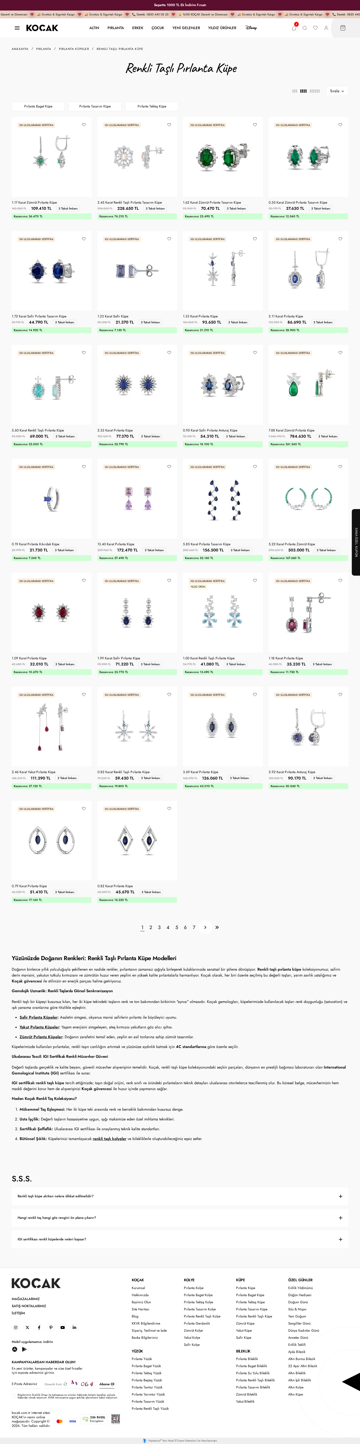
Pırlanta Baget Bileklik (251, 1366)
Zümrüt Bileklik (246, 1394)
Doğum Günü (298, 1302)
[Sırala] (337, 91)
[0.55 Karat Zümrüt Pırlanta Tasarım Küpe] (308, 157)
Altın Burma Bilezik (301, 1359)
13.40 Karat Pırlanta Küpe (115, 544)
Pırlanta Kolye (194, 1288)
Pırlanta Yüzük (142, 1359)
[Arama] (304, 28)
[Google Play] (24, 1349)
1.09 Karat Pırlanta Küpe (29, 658)
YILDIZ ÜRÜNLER (222, 27)
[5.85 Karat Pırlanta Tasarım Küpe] (223, 499)
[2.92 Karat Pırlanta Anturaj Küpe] (308, 727)
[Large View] (295, 91)
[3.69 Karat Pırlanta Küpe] (223, 727)
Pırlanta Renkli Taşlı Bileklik (255, 1380)
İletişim (18, 1313)
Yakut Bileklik (245, 1401)
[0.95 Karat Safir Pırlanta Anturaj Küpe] (223, 385)
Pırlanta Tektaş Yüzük (146, 1373)
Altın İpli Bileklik (299, 1380)
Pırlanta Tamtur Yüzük (147, 1387)
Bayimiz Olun (141, 1302)
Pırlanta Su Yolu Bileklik (253, 1373)
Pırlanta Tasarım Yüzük (148, 1401)
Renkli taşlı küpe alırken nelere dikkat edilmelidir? (56, 1196)
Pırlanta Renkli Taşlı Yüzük (150, 1408)
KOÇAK (138, 1280)
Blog (135, 1316)
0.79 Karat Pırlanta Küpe (29, 886)
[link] (16, 1327)
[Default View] (303, 91)
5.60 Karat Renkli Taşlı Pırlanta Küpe (38, 430)
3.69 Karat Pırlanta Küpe (200, 772)
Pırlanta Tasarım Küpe (95, 106)
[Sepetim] (342, 28)
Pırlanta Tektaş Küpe (152, 106)
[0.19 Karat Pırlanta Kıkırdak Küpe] (52, 499)
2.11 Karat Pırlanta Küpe (286, 316)
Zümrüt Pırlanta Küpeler (41, 1037)
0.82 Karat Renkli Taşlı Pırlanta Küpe (123, 772)
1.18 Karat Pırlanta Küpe (286, 658)
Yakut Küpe (244, 1330)
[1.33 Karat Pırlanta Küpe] (223, 271)
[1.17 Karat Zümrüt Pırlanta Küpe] (52, 157)
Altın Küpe (295, 1394)
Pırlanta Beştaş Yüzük (147, 1380)
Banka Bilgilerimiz (145, 1337)
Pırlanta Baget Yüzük (146, 1366)
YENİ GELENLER (186, 27)
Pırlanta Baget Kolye (198, 1295)
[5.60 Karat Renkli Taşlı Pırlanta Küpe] (52, 385)
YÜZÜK (137, 1351)
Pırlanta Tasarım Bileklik (253, 1387)
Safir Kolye (192, 1344)
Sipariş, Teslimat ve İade (149, 1330)
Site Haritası (140, 1309)
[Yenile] (65, 1384)
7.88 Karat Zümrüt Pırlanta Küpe (291, 430)
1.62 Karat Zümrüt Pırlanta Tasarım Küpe (212, 203)
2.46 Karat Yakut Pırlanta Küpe (33, 772)
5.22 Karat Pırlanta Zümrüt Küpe (292, 544)
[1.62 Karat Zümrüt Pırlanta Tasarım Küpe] (223, 157)
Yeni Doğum (297, 1316)
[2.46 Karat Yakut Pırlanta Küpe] (52, 727)
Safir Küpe (243, 1337)
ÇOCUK (158, 27)
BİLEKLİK (243, 1351)
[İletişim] (17, 28)
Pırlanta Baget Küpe (38, 106)
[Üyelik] (326, 28)
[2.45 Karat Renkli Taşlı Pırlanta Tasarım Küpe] (137, 157)
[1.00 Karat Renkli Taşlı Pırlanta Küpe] (223, 612)
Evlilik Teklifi (297, 1344)
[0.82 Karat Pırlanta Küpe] (137, 841)
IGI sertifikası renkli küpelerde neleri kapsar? (52, 1239)
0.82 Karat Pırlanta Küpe (115, 886)
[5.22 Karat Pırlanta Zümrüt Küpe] (308, 499)
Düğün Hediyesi (300, 1295)
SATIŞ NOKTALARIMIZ (29, 1306)
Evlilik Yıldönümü (300, 1288)
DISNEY (251, 27)
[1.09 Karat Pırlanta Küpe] (52, 612)
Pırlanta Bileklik (247, 1359)
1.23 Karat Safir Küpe (112, 316)
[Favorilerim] (315, 28)
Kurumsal (138, 1288)
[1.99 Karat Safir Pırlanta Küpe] (137, 612)
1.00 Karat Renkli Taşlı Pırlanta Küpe (209, 658)
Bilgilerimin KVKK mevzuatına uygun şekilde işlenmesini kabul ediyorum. (68, 1396)
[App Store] (15, 1349)
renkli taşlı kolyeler (109, 1138)
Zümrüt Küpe (245, 1323)
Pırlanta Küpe (245, 1288)
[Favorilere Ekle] (84, 125)
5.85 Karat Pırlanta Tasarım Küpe (206, 544)
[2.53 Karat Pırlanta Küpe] (137, 385)
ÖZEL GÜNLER (300, 1280)
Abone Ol (106, 1384)
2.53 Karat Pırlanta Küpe (115, 430)
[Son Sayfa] (217, 927)
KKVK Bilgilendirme (146, 1323)
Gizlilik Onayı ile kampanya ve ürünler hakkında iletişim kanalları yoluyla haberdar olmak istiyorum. (66, 1396)
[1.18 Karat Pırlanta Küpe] (308, 612)
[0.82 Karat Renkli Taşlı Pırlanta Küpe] (137, 727)
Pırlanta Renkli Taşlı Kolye (202, 1316)
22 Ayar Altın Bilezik (302, 1366)
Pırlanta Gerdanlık (197, 1323)
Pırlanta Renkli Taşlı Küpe (254, 1316)
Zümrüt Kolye (193, 1330)
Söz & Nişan (297, 1309)
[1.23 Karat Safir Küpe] (137, 271)
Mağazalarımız (26, 1299)
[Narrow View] (314, 91)
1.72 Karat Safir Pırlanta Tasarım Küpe (39, 316)
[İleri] (205, 927)
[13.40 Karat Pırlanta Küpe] (137, 499)
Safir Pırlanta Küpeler (39, 1017)
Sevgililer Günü (299, 1323)
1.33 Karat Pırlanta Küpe (200, 316)
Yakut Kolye (192, 1337)
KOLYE (189, 1280)
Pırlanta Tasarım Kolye (200, 1309)
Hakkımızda (140, 1295)
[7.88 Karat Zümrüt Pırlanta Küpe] (308, 385)
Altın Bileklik (297, 1373)
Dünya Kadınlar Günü (303, 1330)
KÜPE (240, 1280)
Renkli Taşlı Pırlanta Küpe (120, 49)
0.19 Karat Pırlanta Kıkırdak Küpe (35, 544)
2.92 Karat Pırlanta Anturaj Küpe (292, 772)
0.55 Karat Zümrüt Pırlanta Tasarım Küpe (298, 203)
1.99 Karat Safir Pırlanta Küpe (118, 658)
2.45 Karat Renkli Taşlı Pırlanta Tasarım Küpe (129, 203)
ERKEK (137, 27)
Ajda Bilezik (296, 1352)
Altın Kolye (295, 1387)
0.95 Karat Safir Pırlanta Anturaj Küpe (210, 430)
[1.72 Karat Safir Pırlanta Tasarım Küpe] (52, 271)
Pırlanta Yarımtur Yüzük (148, 1394)
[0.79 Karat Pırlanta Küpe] (52, 841)
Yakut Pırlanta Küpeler (39, 1027)
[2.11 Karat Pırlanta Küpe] (308, 271)
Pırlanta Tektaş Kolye (198, 1302)
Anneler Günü (298, 1337)
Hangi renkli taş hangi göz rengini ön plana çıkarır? (57, 1217)
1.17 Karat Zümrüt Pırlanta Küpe (34, 203)
